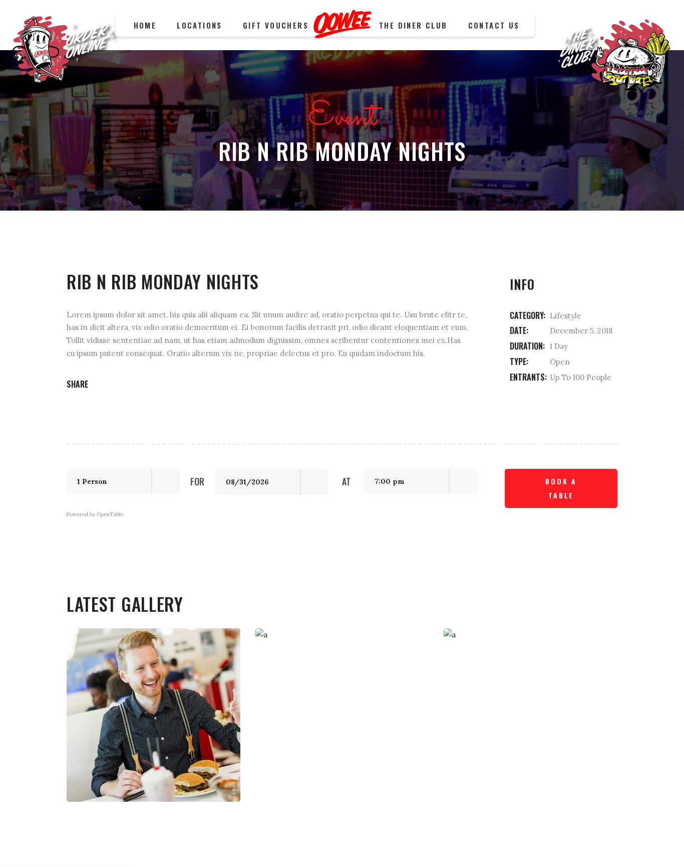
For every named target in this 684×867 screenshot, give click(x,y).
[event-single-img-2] (342, 715)
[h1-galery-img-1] (153, 715)
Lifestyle (565, 315)
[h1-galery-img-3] (530, 715)
